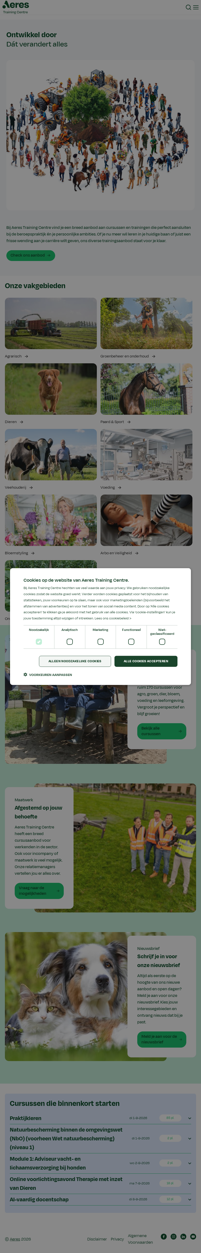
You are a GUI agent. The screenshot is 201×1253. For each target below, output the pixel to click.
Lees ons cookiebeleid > (113, 618)
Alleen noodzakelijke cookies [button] (75, 661)
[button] (48, 674)
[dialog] (100, 626)
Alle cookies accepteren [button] (146, 661)
